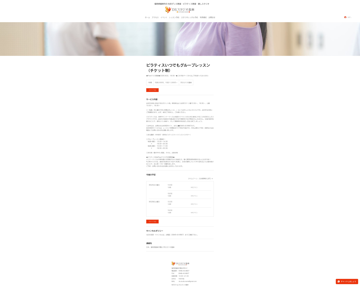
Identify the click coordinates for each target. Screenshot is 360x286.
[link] (152, 90)
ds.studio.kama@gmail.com (188, 281)
